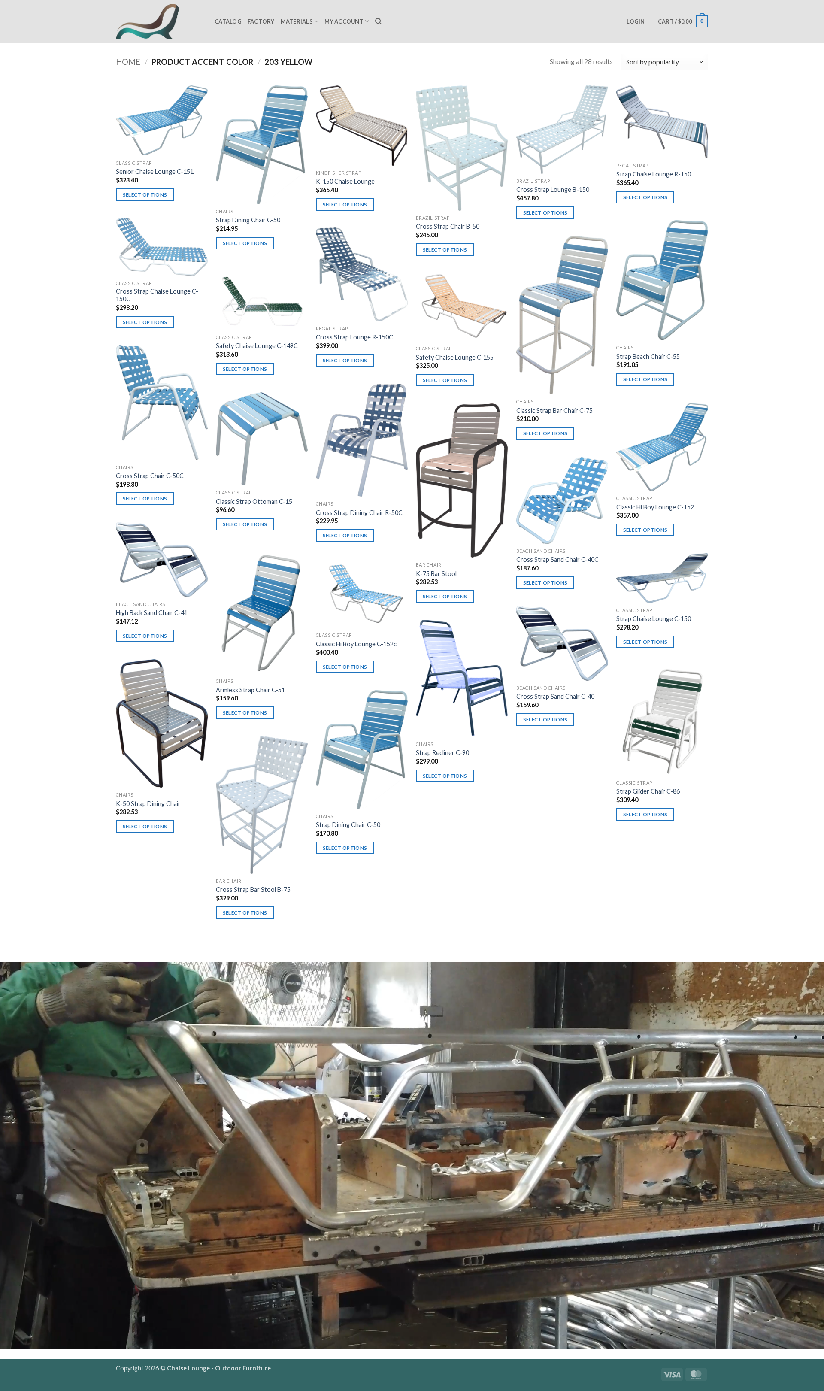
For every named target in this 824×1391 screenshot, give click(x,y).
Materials (297, 21)
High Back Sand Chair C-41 (152, 612)
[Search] (378, 21)
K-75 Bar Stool (436, 573)
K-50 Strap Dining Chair (148, 803)
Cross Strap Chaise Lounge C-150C (157, 295)
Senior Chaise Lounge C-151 (155, 171)
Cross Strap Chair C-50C (150, 475)
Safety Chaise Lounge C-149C (257, 345)
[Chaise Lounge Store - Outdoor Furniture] (159, 21)
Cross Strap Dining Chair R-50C (359, 512)
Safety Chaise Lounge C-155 (455, 357)
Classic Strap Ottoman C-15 (254, 501)
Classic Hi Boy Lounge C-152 (655, 507)
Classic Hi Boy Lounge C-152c (356, 644)
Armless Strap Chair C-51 (250, 690)
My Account (344, 21)
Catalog (228, 21)
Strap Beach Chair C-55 (648, 356)
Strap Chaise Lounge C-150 (653, 618)
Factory (261, 21)
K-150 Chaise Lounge (345, 181)
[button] (636, 21)
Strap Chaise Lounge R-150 (653, 174)
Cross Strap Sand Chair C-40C (557, 559)
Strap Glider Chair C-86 (648, 791)
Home (128, 62)
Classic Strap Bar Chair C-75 (554, 410)
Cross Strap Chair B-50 (447, 226)
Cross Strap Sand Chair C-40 (555, 696)
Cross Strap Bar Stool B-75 (253, 889)
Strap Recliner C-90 (442, 752)
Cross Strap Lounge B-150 (552, 189)
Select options (145, 194)
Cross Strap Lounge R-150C (354, 337)
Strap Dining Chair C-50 (248, 220)
